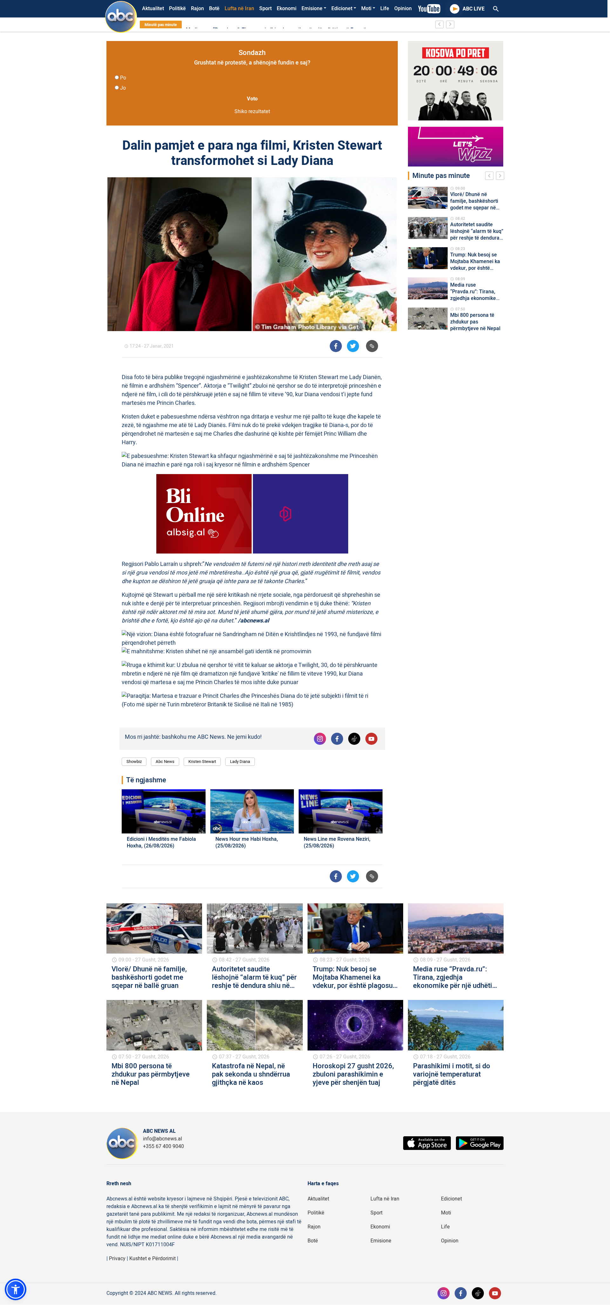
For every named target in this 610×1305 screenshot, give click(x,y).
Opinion (403, 8)
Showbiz (134, 761)
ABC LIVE (474, 8)
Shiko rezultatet (252, 111)
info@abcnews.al (162, 1139)
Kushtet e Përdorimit (152, 1258)
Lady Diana (240, 761)
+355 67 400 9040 (163, 1146)
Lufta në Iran (239, 8)
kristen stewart (202, 761)
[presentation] (490, 177)
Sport (265, 8)
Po (123, 78)
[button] (15, 1289)
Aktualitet (153, 8)
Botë (214, 8)
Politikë (177, 8)
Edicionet (341, 8)
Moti (366, 8)
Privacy (117, 1258)
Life (384, 8)
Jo (123, 88)
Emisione (312, 8)
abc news (165, 761)
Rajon (197, 8)
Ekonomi (286, 8)
